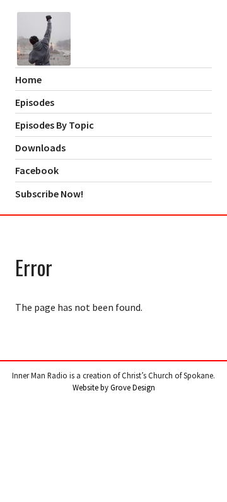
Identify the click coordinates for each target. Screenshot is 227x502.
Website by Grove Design (114, 387)
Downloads (40, 147)
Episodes (34, 102)
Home (28, 79)
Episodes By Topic (54, 125)
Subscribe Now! (49, 193)
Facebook (37, 170)
